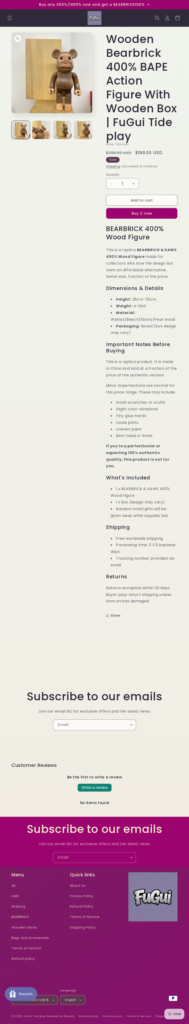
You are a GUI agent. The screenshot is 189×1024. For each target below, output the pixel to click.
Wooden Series (24, 927)
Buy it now (142, 213)
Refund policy (23, 958)
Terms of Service (26, 948)
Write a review (95, 787)
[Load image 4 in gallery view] (83, 130)
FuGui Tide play (35, 1016)
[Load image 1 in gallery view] (21, 130)
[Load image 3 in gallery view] (62, 130)
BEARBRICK (20, 916)
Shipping (113, 166)
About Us (77, 885)
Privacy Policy (81, 896)
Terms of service (139, 1016)
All (13, 885)
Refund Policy (81, 906)
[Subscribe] (131, 724)
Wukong (19, 906)
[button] (10, 18)
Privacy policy (113, 1016)
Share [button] (116, 615)
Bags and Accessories (30, 938)
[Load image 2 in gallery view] (41, 130)
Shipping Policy (83, 927)
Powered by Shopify (61, 1016)
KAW (15, 896)
